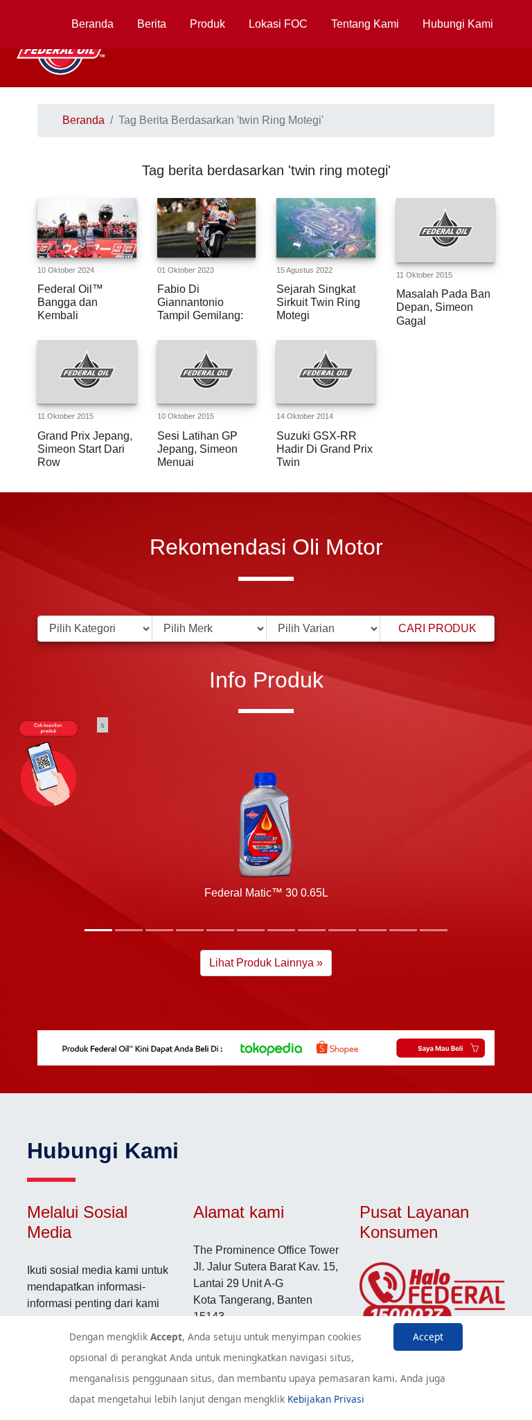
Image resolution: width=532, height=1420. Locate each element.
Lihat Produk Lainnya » (266, 963)
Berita (151, 24)
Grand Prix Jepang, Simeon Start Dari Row (84, 449)
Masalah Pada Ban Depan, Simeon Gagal (443, 307)
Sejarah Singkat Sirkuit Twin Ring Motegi (318, 302)
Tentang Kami (365, 24)
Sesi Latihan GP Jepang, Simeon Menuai (197, 449)
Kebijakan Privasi (325, 1398)
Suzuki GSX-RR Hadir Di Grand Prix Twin (324, 449)
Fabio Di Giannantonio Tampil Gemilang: (200, 302)
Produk (207, 24)
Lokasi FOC (278, 24)
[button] (98, 930)
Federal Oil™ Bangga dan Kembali (70, 302)
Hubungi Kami (458, 24)
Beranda (92, 24)
